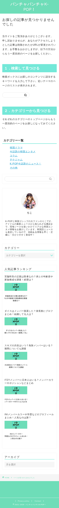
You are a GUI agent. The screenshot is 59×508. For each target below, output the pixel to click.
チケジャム (16, 159)
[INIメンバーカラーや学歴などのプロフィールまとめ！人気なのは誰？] (16, 432)
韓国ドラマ (16, 147)
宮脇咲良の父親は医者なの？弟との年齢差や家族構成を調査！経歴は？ (29, 278)
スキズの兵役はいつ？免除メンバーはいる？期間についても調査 (29, 347)
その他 (14, 167)
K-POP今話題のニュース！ (25, 163)
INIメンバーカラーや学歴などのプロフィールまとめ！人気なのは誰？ (29, 416)
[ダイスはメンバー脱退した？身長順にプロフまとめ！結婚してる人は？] (16, 328)
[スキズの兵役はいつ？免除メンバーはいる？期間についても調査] (16, 363)
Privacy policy (23, 501)
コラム (14, 155)
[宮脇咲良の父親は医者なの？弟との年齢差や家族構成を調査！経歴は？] (16, 294)
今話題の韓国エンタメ (23, 151)
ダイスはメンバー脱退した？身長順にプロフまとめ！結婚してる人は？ (29, 312)
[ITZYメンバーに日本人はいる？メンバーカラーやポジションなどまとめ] (16, 397)
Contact (38, 501)
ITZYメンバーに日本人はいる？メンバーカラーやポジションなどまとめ (29, 381)
